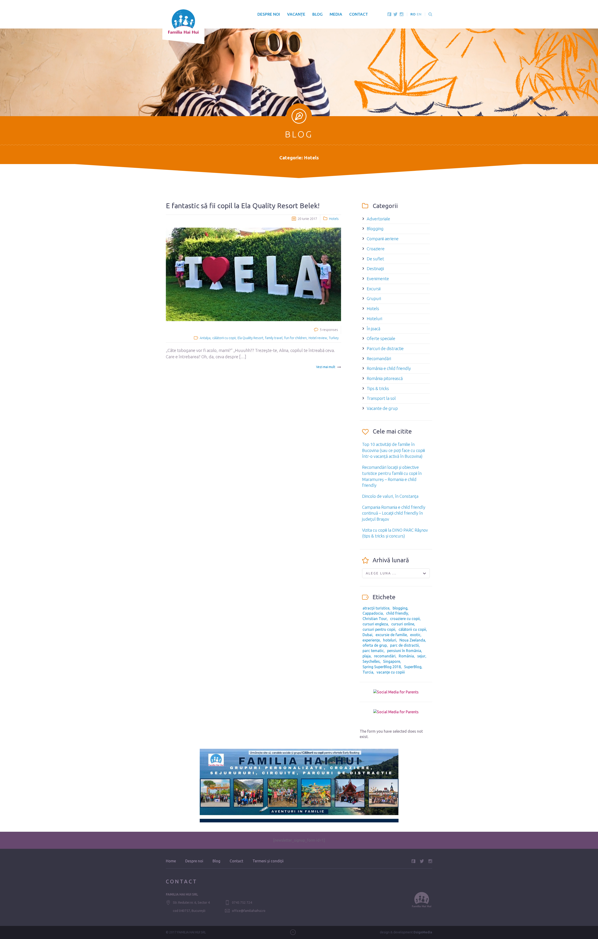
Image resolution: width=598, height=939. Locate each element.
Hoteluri (374, 318)
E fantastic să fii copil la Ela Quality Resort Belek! (243, 206)
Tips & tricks (378, 388)
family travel (273, 338)
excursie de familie (391, 635)
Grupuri (374, 298)
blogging (400, 608)
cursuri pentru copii (379, 629)
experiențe (371, 640)
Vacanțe (296, 14)
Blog (317, 14)
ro (413, 14)
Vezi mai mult (325, 367)
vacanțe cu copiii (391, 672)
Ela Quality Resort (250, 338)
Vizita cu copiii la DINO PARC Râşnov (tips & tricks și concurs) (395, 533)
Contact (358, 14)
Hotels (334, 219)
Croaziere (375, 248)
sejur (421, 656)
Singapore (391, 661)
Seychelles (371, 661)
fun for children (295, 338)
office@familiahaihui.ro (248, 911)
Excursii (374, 288)
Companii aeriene (383, 238)
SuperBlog (412, 667)
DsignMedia (422, 932)
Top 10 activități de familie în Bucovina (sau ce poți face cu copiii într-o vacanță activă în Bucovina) (393, 450)
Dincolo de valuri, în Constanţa (390, 496)
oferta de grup (375, 645)
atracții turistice (376, 608)
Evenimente (378, 278)
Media (336, 14)
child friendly (397, 613)
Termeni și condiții (268, 861)
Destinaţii (375, 268)
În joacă (373, 328)
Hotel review (318, 338)
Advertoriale (378, 218)
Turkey (334, 338)
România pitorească (385, 378)
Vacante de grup (382, 408)
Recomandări (379, 358)
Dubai (367, 635)
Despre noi (268, 14)
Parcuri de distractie (385, 348)
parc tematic (373, 651)
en (419, 14)
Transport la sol (381, 398)
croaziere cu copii (405, 618)
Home (171, 861)
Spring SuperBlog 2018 (382, 667)
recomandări (384, 656)
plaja (367, 656)
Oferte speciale (381, 338)
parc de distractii (404, 645)
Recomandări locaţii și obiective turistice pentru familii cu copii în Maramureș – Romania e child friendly (392, 476)
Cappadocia (373, 613)
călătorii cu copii (224, 338)
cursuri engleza (375, 624)
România (406, 656)
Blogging (375, 228)
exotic (415, 635)
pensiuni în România (404, 651)
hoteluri (389, 640)
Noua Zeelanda (412, 640)
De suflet (375, 258)
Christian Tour (375, 618)
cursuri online (402, 624)
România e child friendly (389, 368)
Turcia (368, 672)
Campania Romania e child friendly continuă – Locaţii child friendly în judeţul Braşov (393, 513)
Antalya (205, 338)
